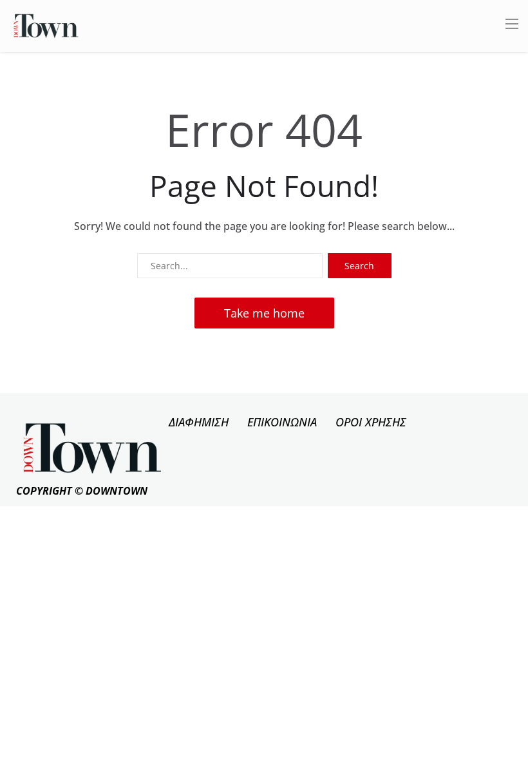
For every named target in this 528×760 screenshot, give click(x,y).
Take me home (264, 313)
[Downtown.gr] (46, 25)
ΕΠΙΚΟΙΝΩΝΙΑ (282, 422)
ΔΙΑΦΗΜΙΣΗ (199, 422)
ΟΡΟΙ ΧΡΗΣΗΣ (370, 422)
